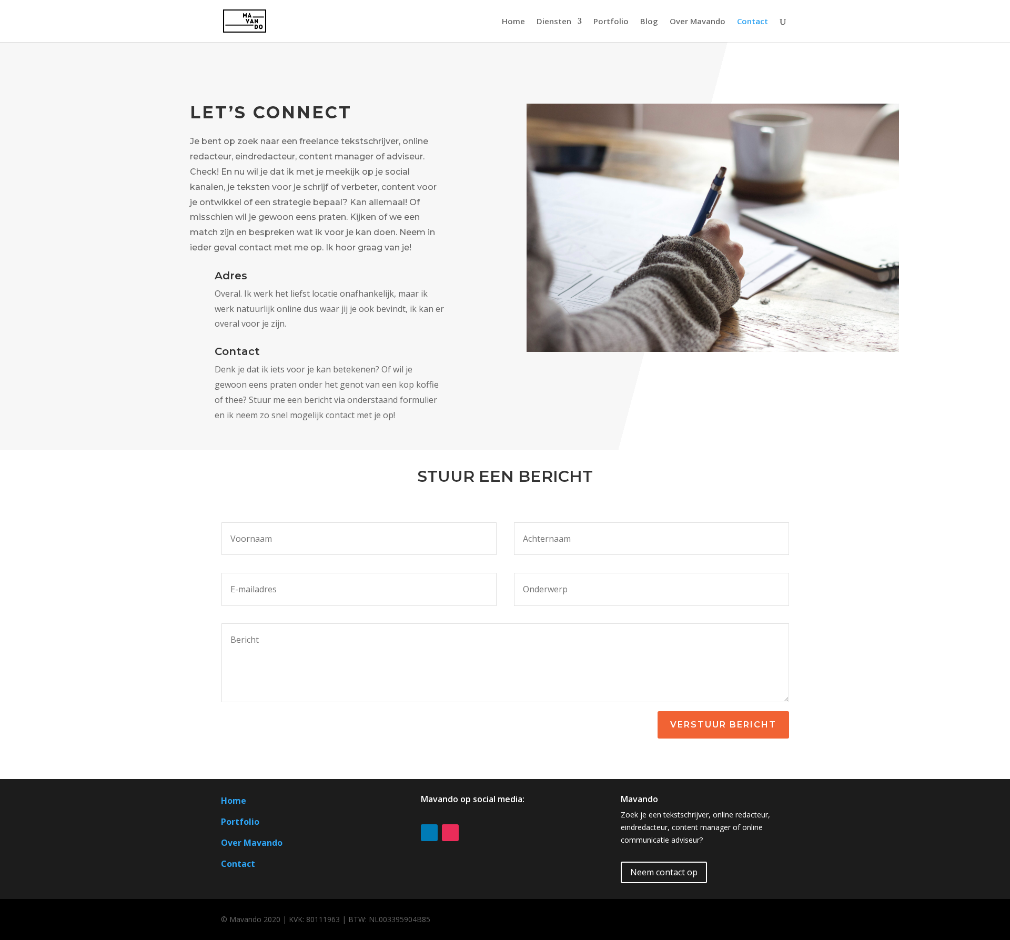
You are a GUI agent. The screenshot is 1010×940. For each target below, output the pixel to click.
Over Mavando (697, 21)
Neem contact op (664, 872)
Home (513, 21)
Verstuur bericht (723, 725)
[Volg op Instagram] (450, 832)
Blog (649, 21)
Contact (752, 21)
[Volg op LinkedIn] (429, 832)
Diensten (554, 21)
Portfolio (611, 21)
